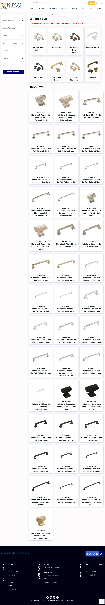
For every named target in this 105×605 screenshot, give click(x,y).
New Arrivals (53, 8)
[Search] (48, 3)
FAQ (91, 8)
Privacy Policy (90, 568)
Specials (64, 8)
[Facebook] (47, 597)
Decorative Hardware (43, 15)
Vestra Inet (54, 600)
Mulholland (55, 15)
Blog (10, 586)
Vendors (74, 8)
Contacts (100, 8)
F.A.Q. (10, 582)
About (84, 8)
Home (31, 8)
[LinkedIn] (54, 597)
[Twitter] (57, 597)
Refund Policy (90, 571)
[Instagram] (51, 597)
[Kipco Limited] (11, 6)
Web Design (37, 600)
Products (41, 8)
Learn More (92, 554)
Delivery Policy (91, 575)
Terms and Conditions (94, 564)
